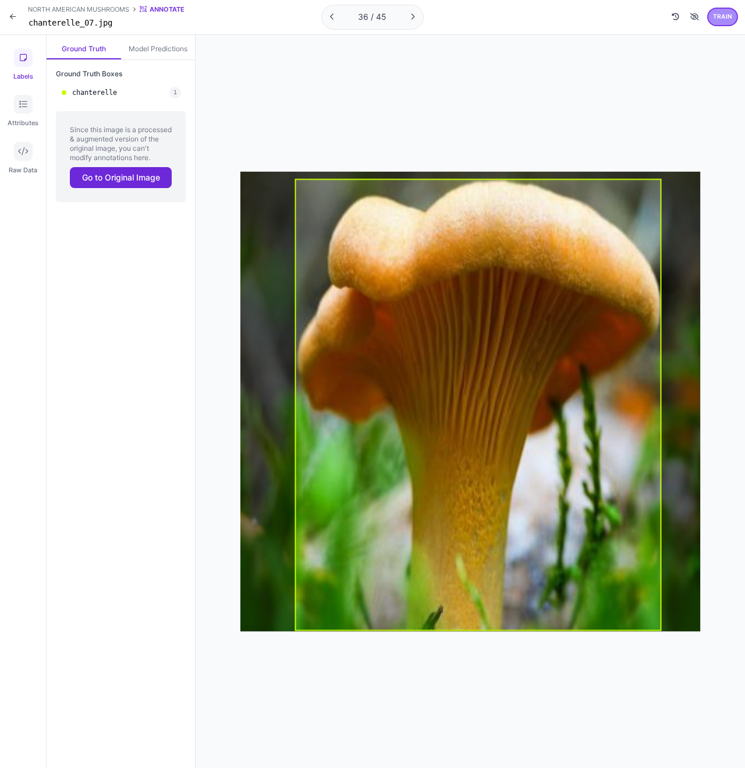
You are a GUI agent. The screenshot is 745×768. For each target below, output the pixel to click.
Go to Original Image (121, 177)
